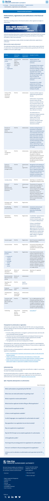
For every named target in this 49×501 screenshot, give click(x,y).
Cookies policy (7, 484)
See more (6, 473)
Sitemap (6, 483)
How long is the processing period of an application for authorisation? (24, 443)
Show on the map (30, 475)
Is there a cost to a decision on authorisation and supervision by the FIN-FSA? (24, 453)
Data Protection (7, 488)
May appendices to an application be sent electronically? (24, 423)
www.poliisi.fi (33, 310)
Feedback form (7, 480)
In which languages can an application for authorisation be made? (24, 418)
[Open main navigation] (47, 2)
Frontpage (5, 5)
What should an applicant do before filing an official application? (24, 403)
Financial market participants (17, 5)
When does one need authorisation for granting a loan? (24, 393)
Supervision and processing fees (28, 376)
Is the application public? (24, 438)
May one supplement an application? (24, 428)
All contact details (31, 473)
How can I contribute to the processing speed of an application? (24, 447)
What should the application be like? (24, 408)
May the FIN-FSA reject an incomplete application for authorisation (24, 433)
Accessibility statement (9, 486)
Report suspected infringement (11, 478)
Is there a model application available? (24, 413)
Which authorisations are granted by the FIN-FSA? (24, 389)
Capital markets (29, 5)
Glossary (6, 481)
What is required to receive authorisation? (24, 398)
